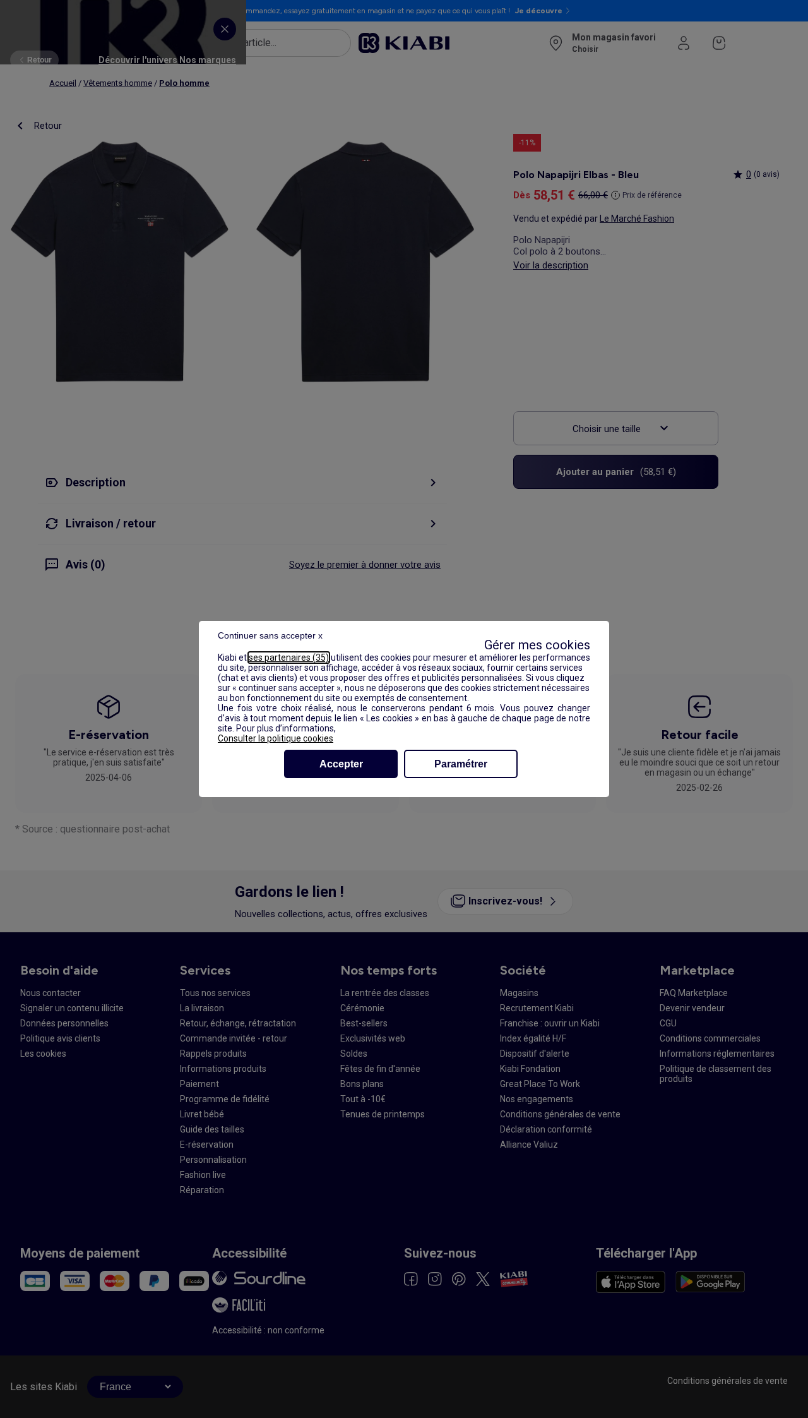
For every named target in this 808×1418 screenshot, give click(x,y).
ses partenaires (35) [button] (289, 657)
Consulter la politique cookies (275, 738)
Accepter (341, 764)
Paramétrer (460, 764)
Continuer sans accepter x (270, 635)
